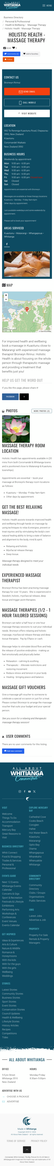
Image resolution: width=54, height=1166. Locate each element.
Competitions (9, 1033)
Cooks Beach (36, 820)
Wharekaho (35, 856)
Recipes (6, 1029)
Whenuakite (35, 860)
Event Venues (9, 921)
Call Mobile (29, 102)
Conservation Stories (13, 1009)
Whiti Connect (9, 852)
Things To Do (9, 817)
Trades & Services (11, 860)
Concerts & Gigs (10, 893)
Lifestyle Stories (10, 1021)
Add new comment (14, 751)
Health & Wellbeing (12, 1017)
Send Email (29, 91)
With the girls (9, 967)
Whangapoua (35, 233)
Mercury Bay (9, 829)
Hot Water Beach (38, 832)
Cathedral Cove (37, 816)
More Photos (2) (42, 411)
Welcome (7, 813)
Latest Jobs (35, 915)
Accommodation (11, 821)
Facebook (10, 397)
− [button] (6, 299)
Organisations (36, 896)
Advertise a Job (37, 919)
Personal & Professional (9, 866)
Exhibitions (8, 905)
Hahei (32, 828)
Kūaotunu (34, 836)
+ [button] (6, 295)
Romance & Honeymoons (9, 954)
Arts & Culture (9, 944)
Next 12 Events (10, 882)
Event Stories (9, 1005)
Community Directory (35, 887)
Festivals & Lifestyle (13, 901)
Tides (5, 1037)
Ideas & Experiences (13, 940)
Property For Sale (38, 935)
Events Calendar (11, 925)
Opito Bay (34, 844)
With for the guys (11, 964)
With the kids (9, 960)
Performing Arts (10, 909)
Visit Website (28, 113)
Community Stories (12, 993)
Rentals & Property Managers (39, 941)
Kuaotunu (9, 233)
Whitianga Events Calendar (11, 888)
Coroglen (34, 824)
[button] (47, 5)
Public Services (37, 900)
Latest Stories (9, 989)
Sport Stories (9, 1001)
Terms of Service (16, 1141)
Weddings (7, 975)
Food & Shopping (11, 856)
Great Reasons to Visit (11, 835)
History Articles (10, 1025)
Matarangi (21, 233)
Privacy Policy (39, 1141)
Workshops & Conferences (9, 915)
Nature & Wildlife (11, 948)
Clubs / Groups (37, 892)
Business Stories (11, 997)
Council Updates (11, 1013)
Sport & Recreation (12, 897)
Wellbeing (7, 971)
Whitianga (9, 236)
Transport (7, 825)
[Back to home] (12, 5)
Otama (33, 848)
